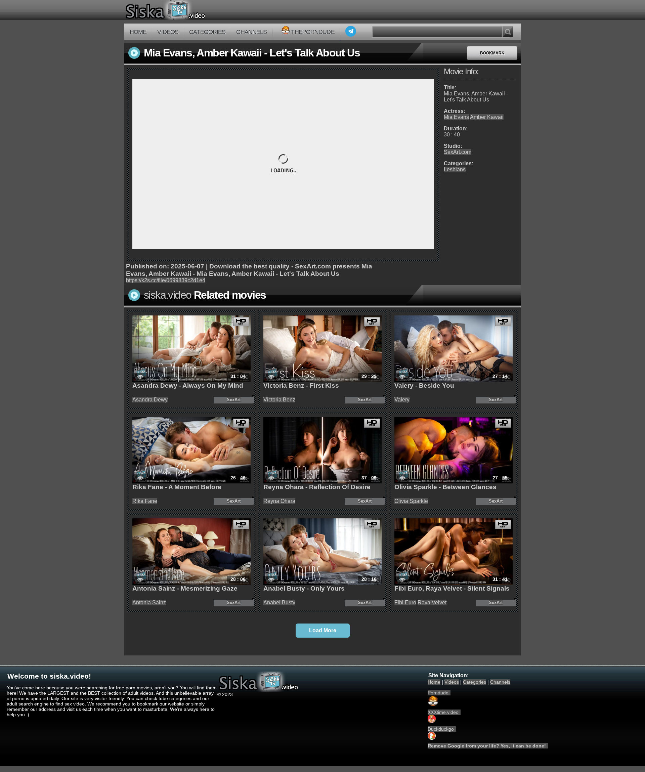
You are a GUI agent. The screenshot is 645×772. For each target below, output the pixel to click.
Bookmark (492, 53)
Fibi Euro (405, 602)
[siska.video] (190, 10)
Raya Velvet (432, 602)
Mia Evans (456, 117)
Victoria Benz (279, 399)
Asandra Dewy (150, 399)
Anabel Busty (279, 602)
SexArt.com (457, 152)
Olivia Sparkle (411, 501)
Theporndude (312, 32)
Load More (322, 630)
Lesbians (455, 169)
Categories (207, 32)
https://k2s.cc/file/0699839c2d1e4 (165, 280)
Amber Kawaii (487, 117)
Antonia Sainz (149, 602)
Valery (402, 399)
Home (138, 32)
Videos (167, 32)
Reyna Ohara (279, 501)
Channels (251, 32)
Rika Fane (144, 501)
